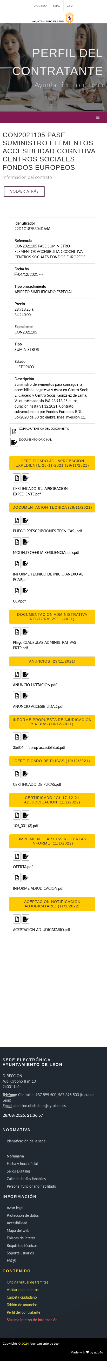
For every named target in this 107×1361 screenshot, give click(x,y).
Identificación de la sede (26, 1141)
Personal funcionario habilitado (31, 1186)
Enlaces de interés (21, 1238)
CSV (70, 5)
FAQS (11, 1261)
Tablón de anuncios (22, 1305)
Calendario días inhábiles (26, 1179)
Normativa (15, 1156)
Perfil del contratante (23, 1312)
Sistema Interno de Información (32, 1320)
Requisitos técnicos (22, 1246)
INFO (57, 5)
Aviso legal (15, 1208)
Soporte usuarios (20, 1253)
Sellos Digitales (18, 1171)
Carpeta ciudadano (22, 1297)
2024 (25, 1343)
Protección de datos (23, 1216)
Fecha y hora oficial (22, 1164)
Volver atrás (24, 191)
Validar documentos (22, 1290)
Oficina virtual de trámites (27, 1282)
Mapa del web (18, 1231)
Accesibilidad (17, 1223)
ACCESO (40, 5)
